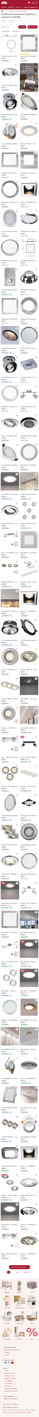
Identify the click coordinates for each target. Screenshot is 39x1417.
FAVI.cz (5, 1410)
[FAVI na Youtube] (12, 1363)
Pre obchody (8, 1383)
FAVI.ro (16, 1410)
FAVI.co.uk (11, 1412)
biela (3, 21)
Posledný (26, 1272)
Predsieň (19, 1339)
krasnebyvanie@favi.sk (13, 1350)
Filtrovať (33, 27)
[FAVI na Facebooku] (5, 1363)
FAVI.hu (21, 1410)
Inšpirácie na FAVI (10, 1378)
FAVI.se (5, 1412)
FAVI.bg (18, 1412)
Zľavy (32, 1339)
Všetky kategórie (29, 7)
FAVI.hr (27, 1410)
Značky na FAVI (9, 1376)
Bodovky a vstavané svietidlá (18, 11)
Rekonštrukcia (19, 1308)
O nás (6, 1371)
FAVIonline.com (7, 1404)
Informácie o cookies (11, 1391)
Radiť (23, 27)
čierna (11, 21)
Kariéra (7, 1355)
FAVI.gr (24, 1412)
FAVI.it (33, 1410)
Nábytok (4, 7)
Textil (17, 7)
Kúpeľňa (7, 1323)
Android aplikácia (12, 1398)
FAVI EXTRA (8, 1386)
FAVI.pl (10, 1410)
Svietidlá (7, 1308)
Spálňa (32, 1323)
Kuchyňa (32, 1308)
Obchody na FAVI (10, 1373)
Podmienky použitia (11, 1388)
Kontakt (7, 1352)
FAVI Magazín (9, 1381)
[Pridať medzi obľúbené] (36, 36)
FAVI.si (29, 1412)
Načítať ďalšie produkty (18, 1267)
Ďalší (16, 1272)
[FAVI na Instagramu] (9, 1363)
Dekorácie (11, 7)
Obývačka (19, 1323)
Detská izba (7, 1339)
